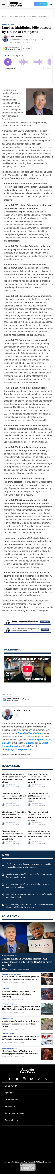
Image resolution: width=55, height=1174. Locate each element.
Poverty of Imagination (29, 733)
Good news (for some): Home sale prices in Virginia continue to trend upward (20, 1037)
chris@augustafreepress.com (17, 749)
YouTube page (36, 740)
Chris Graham (11, 785)
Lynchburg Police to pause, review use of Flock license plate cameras (14, 795)
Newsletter (10, 1106)
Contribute (41, 4)
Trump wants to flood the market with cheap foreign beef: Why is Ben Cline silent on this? (27, 962)
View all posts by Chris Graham (16, 755)
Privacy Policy (11, 1120)
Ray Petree (6, 999)
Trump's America (10, 1004)
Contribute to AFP (13, 1099)
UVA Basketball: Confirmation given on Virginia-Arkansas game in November (20, 978)
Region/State (8, 24)
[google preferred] (12, 48)
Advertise (9, 1093)
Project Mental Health (15, 1113)
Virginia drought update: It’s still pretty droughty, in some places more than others (20, 1024)
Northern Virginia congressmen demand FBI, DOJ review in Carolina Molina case (21, 1007)
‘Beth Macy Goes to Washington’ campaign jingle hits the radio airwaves (20, 1052)
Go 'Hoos (17, 974)
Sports (6, 989)
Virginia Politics (10, 955)
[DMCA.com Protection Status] (27, 1167)
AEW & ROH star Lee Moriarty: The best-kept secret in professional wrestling (18, 994)
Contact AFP (11, 1086)
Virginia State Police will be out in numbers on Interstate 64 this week (14, 814)
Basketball (8, 974)
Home (4, 17)
